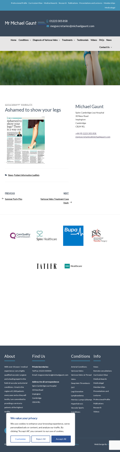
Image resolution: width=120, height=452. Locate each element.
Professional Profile (19, 3)
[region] (40, 429)
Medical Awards (50, 3)
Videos (94, 40)
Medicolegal (110, 8)
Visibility (26, 105)
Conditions (24, 40)
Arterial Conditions (79, 367)
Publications (73, 3)
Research (63, 3)
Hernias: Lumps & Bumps (81, 399)
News (109, 40)
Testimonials (82, 40)
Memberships (109, 3)
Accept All (61, 439)
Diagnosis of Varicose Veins (45, 40)
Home (13, 40)
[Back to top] (113, 445)
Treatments (67, 40)
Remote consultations (102, 371)
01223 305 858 (58, 21)
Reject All (40, 439)
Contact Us (104, 47)
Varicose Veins (77, 371)
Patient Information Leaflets (26, 175)
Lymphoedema (77, 395)
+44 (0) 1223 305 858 (86, 133)
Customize (20, 439)
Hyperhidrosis (77, 403)
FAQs (101, 40)
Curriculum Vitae (35, 3)
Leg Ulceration (77, 391)
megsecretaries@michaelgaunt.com (72, 26)
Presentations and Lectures (90, 3)
